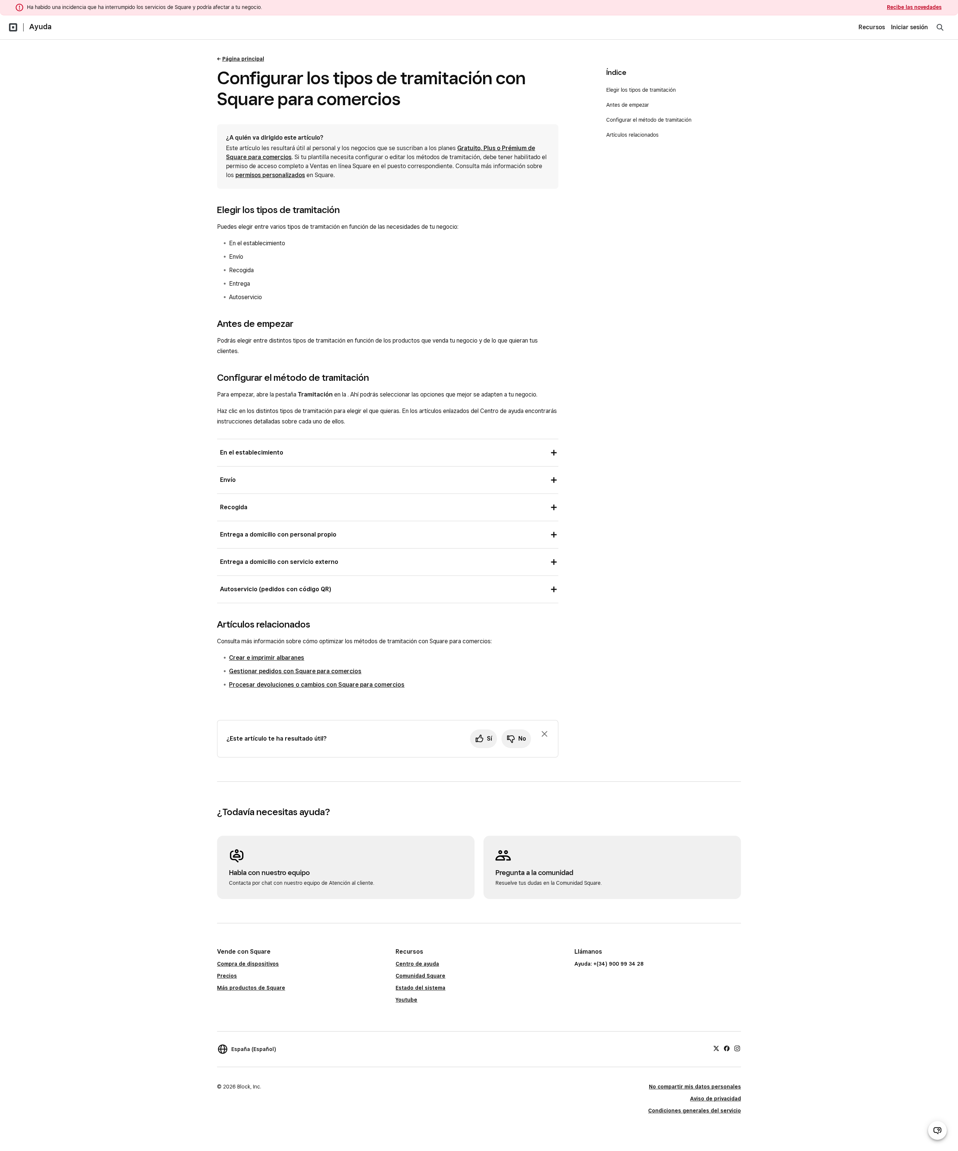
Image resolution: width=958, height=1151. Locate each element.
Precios (227, 976)
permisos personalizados (270, 175)
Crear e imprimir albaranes (266, 657)
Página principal (243, 59)
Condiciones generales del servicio (694, 1111)
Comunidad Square (420, 976)
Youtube (406, 1000)
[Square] (13, 27)
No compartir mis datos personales (695, 1087)
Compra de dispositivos (248, 964)
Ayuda (40, 26)
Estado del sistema (420, 988)
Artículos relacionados (632, 135)
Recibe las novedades (914, 7)
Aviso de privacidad (715, 1099)
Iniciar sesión (909, 27)
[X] (716, 1048)
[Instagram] (737, 1048)
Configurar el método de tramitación (649, 120)
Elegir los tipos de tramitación (641, 90)
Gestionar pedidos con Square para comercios (295, 671)
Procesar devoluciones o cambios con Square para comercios (317, 684)
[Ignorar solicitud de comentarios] (544, 733)
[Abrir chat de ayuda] (937, 1130)
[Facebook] (726, 1048)
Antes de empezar (627, 105)
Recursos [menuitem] (871, 27)
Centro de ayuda (417, 964)
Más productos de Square (251, 988)
